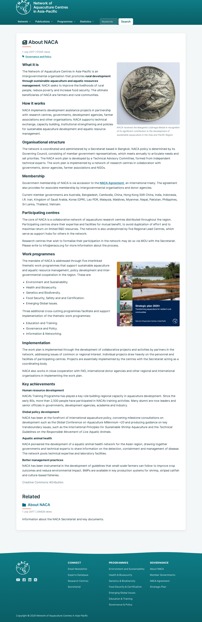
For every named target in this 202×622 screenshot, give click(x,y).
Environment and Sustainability (126, 568)
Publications (42, 21)
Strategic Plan (158, 586)
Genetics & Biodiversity (122, 580)
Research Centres (78, 580)
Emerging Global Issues (122, 592)
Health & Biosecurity (120, 574)
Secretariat (74, 586)
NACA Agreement (112, 183)
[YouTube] (18, 579)
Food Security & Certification (125, 586)
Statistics (85, 21)
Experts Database (78, 574)
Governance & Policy (120, 604)
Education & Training (120, 598)
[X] (35, 579)
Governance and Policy (38, 56)
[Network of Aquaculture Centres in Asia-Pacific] (39, 568)
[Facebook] (24, 579)
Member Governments (162, 574)
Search (126, 21)
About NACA (39, 505)
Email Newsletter (77, 568)
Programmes (65, 21)
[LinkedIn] (29, 579)
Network (23, 21)
